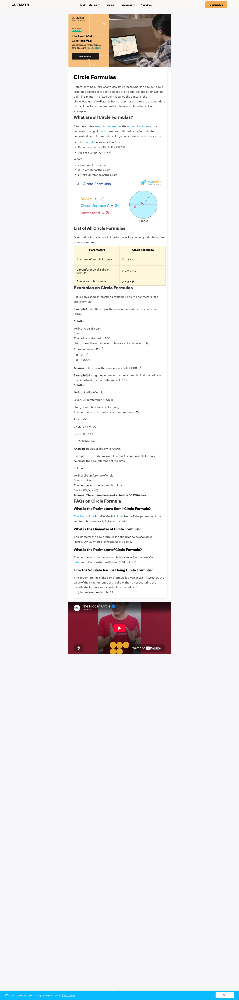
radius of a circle (137, 126)
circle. (119, 516)
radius (78, 562)
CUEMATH (20, 5)
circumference (111, 126)
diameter (90, 142)
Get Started (216, 4)
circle (102, 131)
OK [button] (225, 995)
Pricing (110, 4)
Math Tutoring (88, 4)
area (97, 126)
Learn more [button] (68, 995)
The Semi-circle (84, 516)
